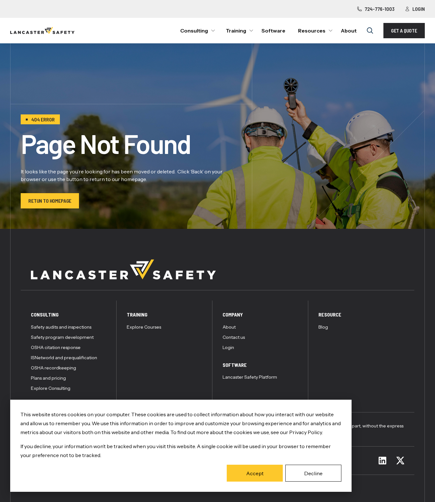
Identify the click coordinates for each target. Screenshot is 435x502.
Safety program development (62, 337)
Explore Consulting (50, 388)
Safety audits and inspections (61, 327)
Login (418, 9)
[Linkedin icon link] (382, 460)
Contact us (234, 337)
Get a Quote (404, 30)
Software (273, 30)
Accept (255, 473)
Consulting (194, 30)
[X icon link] (400, 460)
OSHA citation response (56, 347)
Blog (323, 327)
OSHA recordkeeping (53, 368)
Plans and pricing (48, 378)
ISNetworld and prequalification (64, 357)
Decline (313, 473)
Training (236, 30)
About (349, 30)
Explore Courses (144, 327)
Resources (311, 30)
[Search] (370, 30)
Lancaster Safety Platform (250, 377)
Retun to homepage (49, 201)
